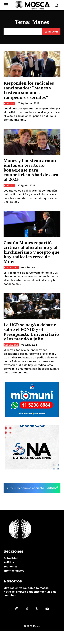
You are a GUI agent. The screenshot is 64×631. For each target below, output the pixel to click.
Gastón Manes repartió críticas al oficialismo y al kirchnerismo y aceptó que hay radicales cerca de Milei (31, 252)
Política (9, 103)
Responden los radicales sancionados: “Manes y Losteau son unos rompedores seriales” (29, 90)
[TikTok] (27, 609)
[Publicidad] (32, 399)
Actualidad (11, 267)
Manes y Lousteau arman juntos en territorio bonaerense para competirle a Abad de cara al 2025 (31, 170)
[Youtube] (47, 609)
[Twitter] (37, 609)
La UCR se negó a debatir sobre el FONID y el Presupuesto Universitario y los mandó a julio (31, 332)
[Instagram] (17, 609)
